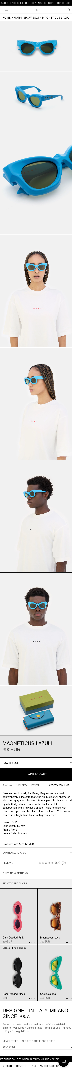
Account (7, 1024)
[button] (68, 10)
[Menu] (7, 10)
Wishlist (60, 1024)
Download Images (14, 828)
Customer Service (43, 1024)
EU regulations (29, 1031)
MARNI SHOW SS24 (26, 17)
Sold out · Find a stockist (14, 920)
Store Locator (22, 1024)
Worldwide (18, 1027)
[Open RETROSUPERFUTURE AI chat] (63, 1061)
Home (7, 17)
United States (34, 1027)
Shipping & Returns (15, 848)
